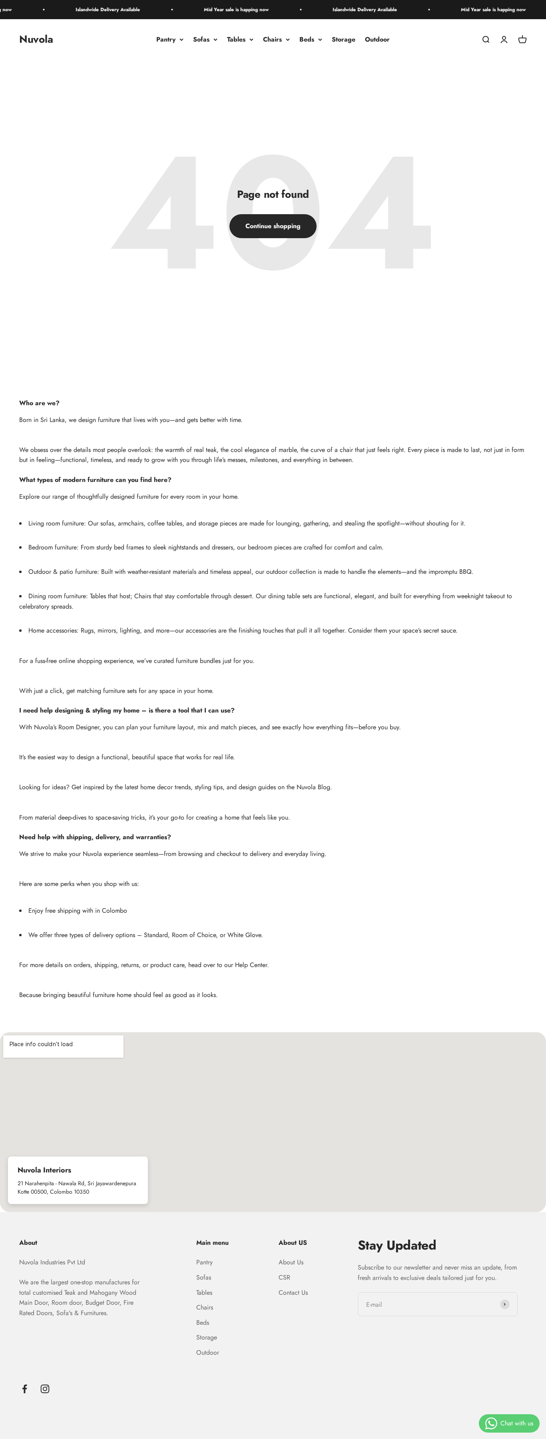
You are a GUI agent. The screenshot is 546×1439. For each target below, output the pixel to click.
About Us (291, 1262)
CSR (284, 1277)
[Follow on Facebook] (24, 1388)
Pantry (165, 39)
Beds (306, 39)
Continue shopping (273, 226)
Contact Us (293, 1292)
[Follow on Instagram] (45, 1388)
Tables (236, 39)
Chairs (272, 39)
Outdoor (377, 39)
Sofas (201, 39)
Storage (343, 39)
